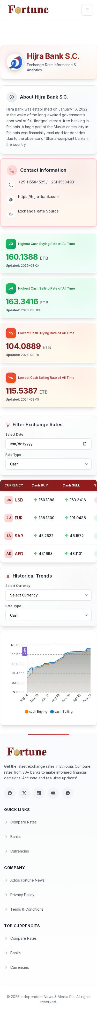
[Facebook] (10, 793)
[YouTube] (53, 793)
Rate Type (13, 455)
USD (14, 500)
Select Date (14, 434)
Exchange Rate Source (38, 211)
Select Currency (17, 586)
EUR (14, 517)
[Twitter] (24, 793)
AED (14, 553)
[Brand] (27, 752)
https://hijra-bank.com (38, 196)
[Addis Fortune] (28, 10)
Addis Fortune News (27, 880)
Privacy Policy (22, 894)
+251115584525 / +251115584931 (47, 182)
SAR (14, 535)
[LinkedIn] (38, 793)
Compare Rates (23, 822)
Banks (15, 836)
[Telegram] (67, 793)
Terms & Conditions (26, 909)
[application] (48, 676)
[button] (36, 712)
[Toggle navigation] (87, 10)
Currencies (19, 851)
